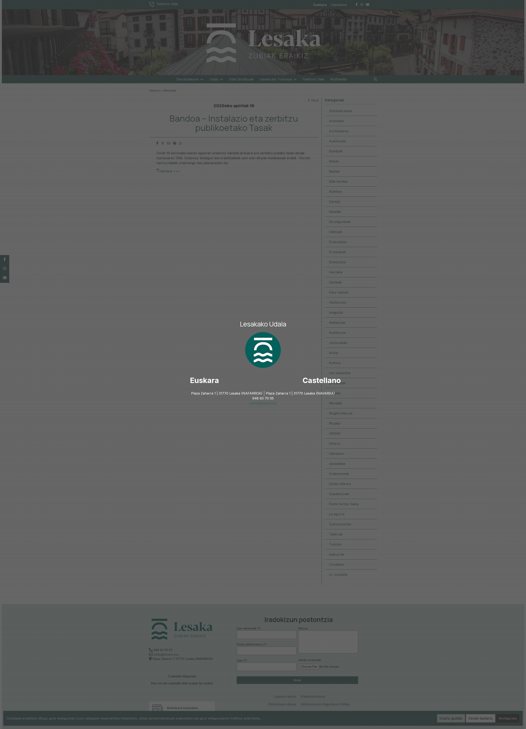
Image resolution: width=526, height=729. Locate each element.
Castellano (321, 380)
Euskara (204, 380)
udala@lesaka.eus (263, 403)
